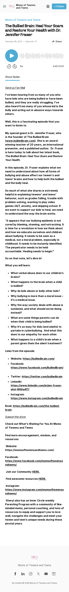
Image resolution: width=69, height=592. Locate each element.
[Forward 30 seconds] (15, 66)
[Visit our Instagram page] (30, 573)
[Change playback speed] (21, 66)
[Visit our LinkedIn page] (23, 573)
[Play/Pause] (11, 55)
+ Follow (59, 6)
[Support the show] (48, 6)
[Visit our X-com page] (38, 573)
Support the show (15, 416)
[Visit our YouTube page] (46, 573)
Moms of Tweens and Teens (25, 6)
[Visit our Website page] (53, 573)
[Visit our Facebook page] (15, 573)
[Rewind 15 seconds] (9, 66)
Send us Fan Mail (15, 87)
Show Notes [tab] (12, 76)
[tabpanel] (34, 311)
